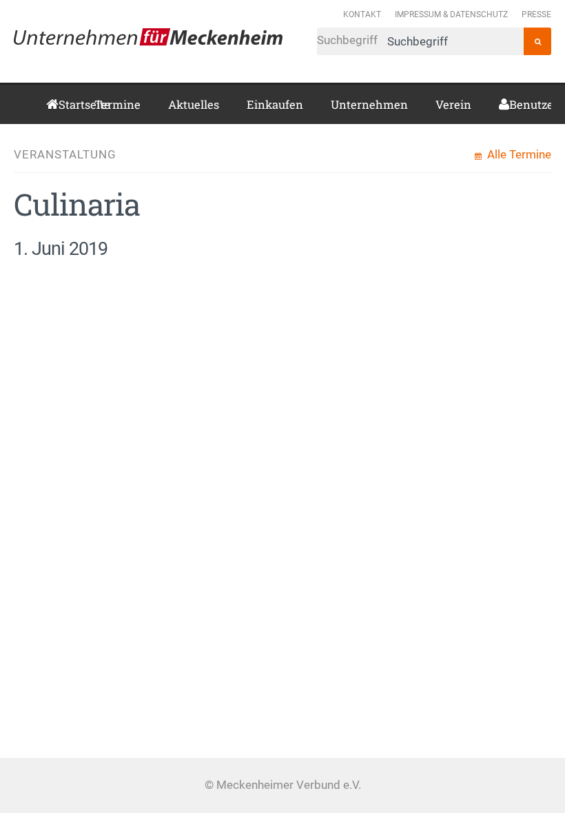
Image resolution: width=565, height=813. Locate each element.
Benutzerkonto (514, 104)
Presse (536, 14)
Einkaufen (275, 104)
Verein (453, 104)
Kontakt (362, 14)
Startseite (63, 104)
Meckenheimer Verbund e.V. (148, 36)
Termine (117, 104)
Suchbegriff (348, 40)
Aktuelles (193, 104)
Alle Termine (517, 154)
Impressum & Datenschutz (451, 14)
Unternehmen (369, 104)
